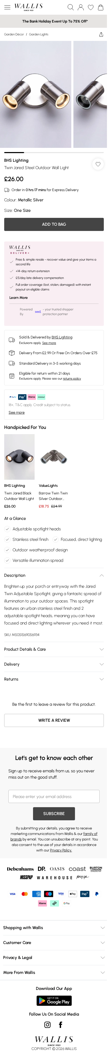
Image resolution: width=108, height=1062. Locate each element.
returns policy (72, 379)
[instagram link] (45, 1041)
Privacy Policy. (59, 867)
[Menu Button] (7, 7)
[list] (52, 95)
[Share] (97, 34)
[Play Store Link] (52, 1017)
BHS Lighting (16, 156)
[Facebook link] (59, 1041)
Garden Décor (14, 34)
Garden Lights (38, 34)
